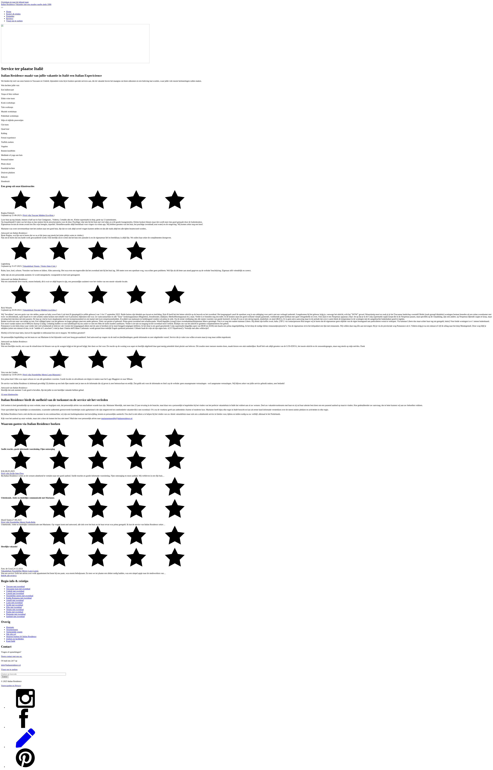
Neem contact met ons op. (11, 656)
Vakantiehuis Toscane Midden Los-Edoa (39, 310)
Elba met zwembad (14, 607)
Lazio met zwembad (14, 603)
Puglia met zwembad (14, 612)
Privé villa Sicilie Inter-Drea (12, 473)
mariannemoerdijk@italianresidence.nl (116, 418)
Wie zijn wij (11, 634)
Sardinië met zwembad (15, 616)
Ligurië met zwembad (15, 593)
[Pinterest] (25, 767)
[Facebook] (25, 727)
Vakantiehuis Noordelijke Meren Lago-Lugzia (19, 571)
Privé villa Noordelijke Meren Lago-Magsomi (41, 375)
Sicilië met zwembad (14, 605)
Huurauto (10, 627)
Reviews (9, 18)
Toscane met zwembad (15, 586)
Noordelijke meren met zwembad (19, 596)
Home (8, 12)
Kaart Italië (10, 641)
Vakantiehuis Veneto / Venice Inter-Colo (39, 266)
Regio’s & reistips (13, 14)
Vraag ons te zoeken (14, 21)
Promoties (10, 16)
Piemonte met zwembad (16, 614)
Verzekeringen (12, 629)
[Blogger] (25, 747)
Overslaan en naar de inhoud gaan (15, 2)
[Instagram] (25, 707)
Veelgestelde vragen (14, 632)
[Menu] (2, 7)
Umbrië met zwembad (15, 591)
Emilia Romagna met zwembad (19, 598)
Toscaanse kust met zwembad (18, 589)
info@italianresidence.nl (11, 665)
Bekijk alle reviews (9, 575)
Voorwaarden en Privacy (11, 686)
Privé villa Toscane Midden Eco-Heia (38, 215)
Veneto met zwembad (15, 609)
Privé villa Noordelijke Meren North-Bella (18, 522)
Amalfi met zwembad (15, 600)
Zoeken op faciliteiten (15, 639)
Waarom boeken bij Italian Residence (21, 636)
